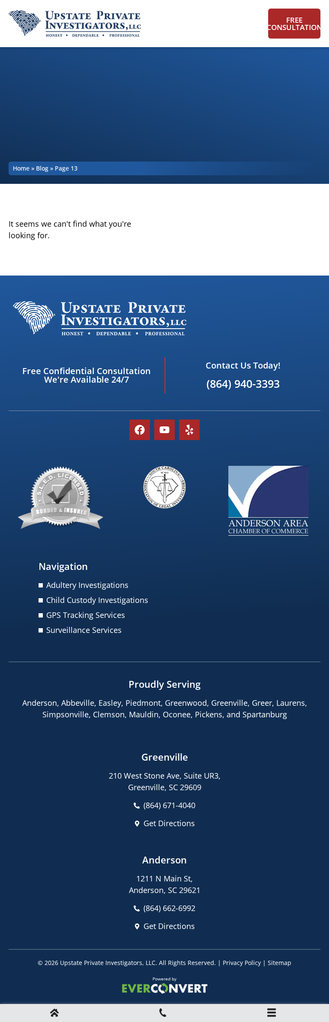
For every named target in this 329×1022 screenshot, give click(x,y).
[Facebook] (139, 430)
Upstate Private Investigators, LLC (108, 963)
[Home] (54, 1014)
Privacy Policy (242, 963)
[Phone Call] (163, 1014)
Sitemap (279, 963)
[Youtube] (164, 430)
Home (21, 168)
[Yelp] (189, 430)
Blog (42, 168)
